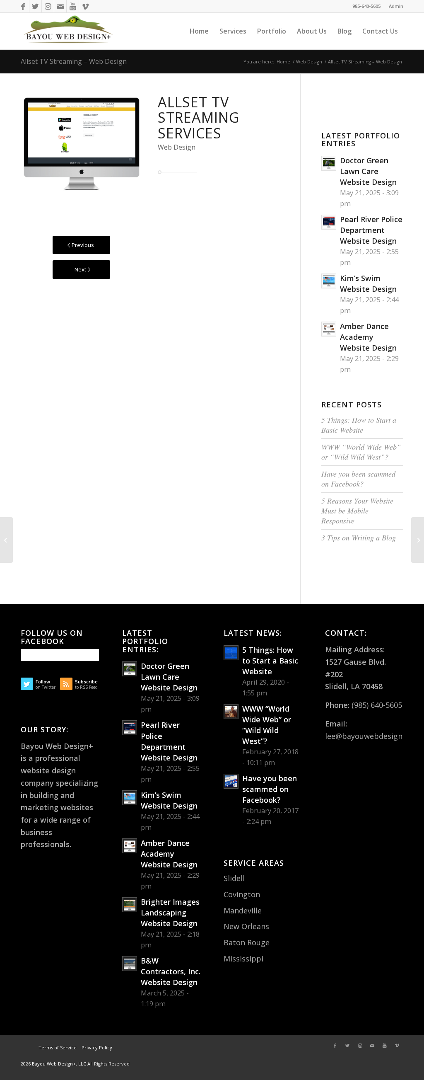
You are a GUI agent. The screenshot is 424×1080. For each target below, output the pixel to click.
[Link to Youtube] (73, 6)
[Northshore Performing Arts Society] (6, 540)
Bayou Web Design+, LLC (59, 1064)
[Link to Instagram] (48, 6)
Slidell (234, 878)
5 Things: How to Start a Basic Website (358, 425)
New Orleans (246, 926)
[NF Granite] (417, 540)
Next (123, 143)
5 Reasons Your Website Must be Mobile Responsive (357, 510)
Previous (39, 143)
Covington (242, 894)
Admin (396, 6)
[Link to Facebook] (23, 6)
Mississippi (243, 959)
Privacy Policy (96, 1047)
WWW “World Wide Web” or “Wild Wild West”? (361, 452)
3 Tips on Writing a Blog (358, 537)
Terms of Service (58, 1047)
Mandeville (243, 910)
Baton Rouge (247, 942)
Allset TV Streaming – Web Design (74, 61)
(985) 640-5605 (377, 705)
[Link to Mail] (60, 6)
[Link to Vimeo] (85, 6)
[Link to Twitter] (35, 6)
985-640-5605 (366, 6)
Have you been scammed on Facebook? (358, 479)
